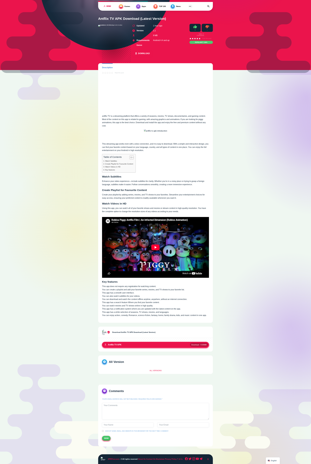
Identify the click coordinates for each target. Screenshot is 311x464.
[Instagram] (194, 459)
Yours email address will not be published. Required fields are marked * (132, 399)
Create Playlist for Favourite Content (119, 164)
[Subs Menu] (190, 6)
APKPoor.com (113, 459)
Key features (110, 170)
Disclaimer (160, 459)
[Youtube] (197, 459)
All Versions (156, 370)
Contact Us (150, 459)
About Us (142, 459)
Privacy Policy (171, 459)
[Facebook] (187, 459)
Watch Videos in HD (112, 167)
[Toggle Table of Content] (130, 157)
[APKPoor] (107, 6)
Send (106, 438)
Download (144, 53)
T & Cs (180, 459)
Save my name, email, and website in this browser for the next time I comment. (136, 431)
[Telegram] (201, 459)
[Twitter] (190, 459)
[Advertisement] (155, 97)
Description (107, 67)
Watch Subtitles (111, 161)
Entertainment (159, 45)
